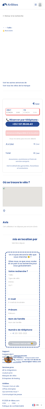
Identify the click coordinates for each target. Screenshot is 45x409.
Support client (8, 354)
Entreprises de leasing (11, 378)
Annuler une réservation (12, 357)
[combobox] (10, 333)
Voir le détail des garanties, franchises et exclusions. (22, 167)
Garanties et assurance (11, 362)
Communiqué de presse (12, 394)
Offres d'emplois (9, 389)
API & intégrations (9, 370)
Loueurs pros (7, 373)
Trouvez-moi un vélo (10, 386)
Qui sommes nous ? (10, 392)
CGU (13, 403)
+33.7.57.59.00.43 (22, 124)
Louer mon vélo (8, 360)
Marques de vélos (9, 376)
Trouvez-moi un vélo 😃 (22, 343)
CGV (4, 403)
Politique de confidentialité (13, 406)
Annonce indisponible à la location (22, 133)
